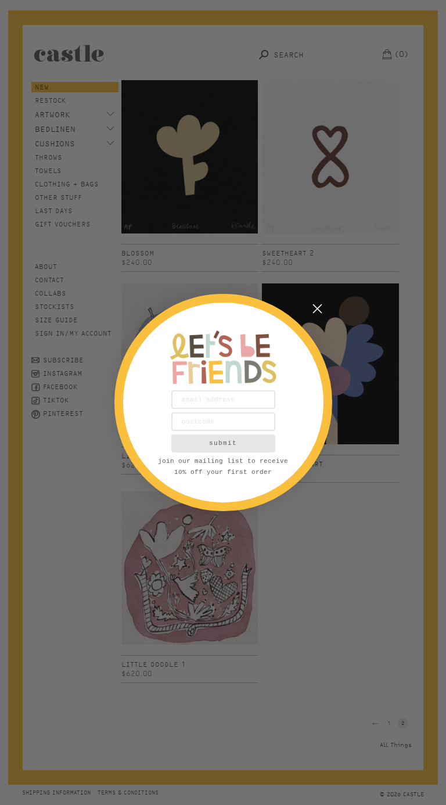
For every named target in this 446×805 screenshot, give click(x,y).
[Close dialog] (317, 309)
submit (223, 443)
